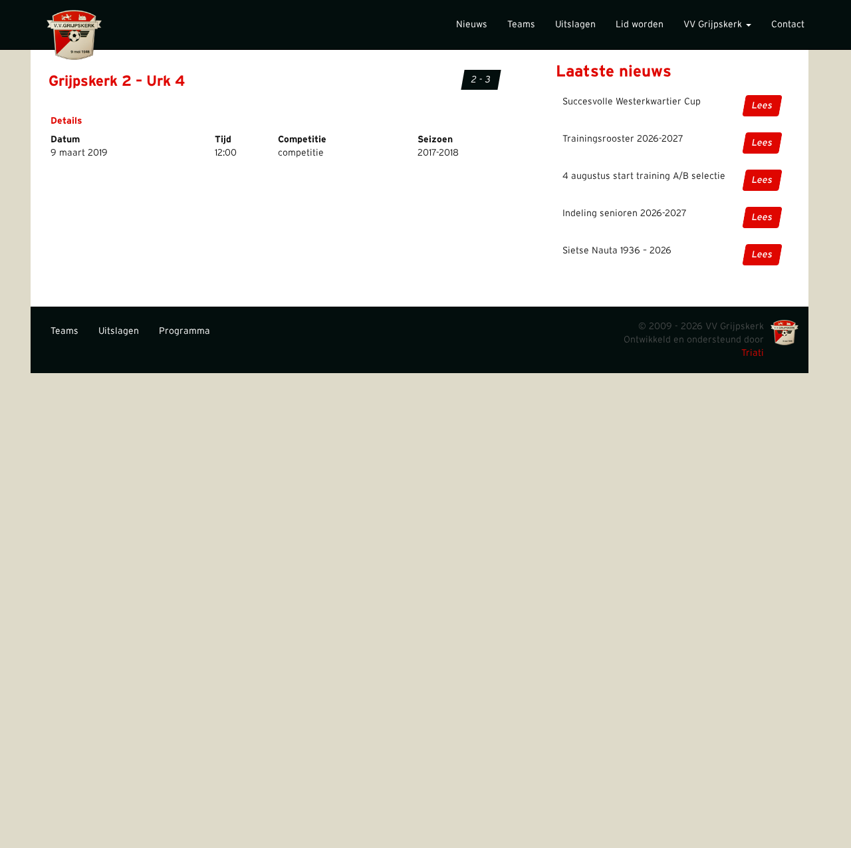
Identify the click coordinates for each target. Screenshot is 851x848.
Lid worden (640, 24)
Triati (752, 353)
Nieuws (471, 24)
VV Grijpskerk (714, 24)
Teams (521, 24)
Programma (184, 331)
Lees (762, 105)
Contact (787, 24)
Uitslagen (575, 24)
